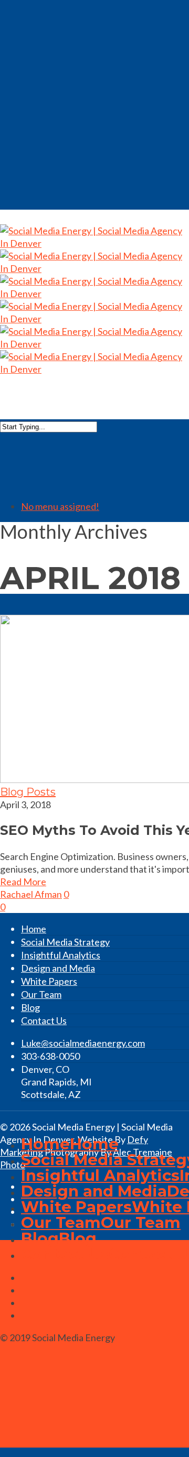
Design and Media (58, 968)
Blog (30, 1007)
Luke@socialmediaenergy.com (83, 1043)
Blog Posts (28, 792)
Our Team (41, 994)
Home (33, 928)
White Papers (49, 981)
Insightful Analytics (60, 955)
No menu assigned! (60, 506)
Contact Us (44, 1020)
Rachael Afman (31, 894)
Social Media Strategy (65, 942)
